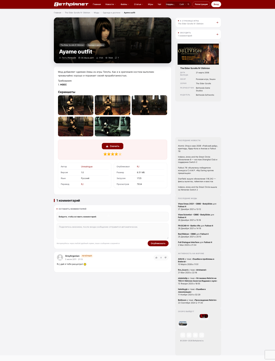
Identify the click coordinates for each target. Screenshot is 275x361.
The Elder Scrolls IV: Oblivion (72, 45)
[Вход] (109, 216)
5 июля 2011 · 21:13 (74, 259)
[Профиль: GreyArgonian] (60, 257)
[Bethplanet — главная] (71, 4)
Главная (97, 4)
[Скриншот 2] (112, 105)
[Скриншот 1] (75, 105)
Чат (159, 4)
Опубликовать (158, 243)
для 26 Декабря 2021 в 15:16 (196, 217)
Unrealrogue (87, 166)
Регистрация (201, 4)
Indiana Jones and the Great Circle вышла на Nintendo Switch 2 (197, 188)
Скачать (114, 146)
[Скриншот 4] (75, 127)
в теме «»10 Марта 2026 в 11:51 (196, 262)
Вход (216, 4)
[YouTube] (195, 335)
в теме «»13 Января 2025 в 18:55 (197, 281)
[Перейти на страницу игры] (204, 316)
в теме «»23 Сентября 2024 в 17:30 (197, 301)
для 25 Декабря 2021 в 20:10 (193, 235)
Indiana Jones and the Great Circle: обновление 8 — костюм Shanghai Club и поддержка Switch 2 (197, 159)
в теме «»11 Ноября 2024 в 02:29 (192, 292)
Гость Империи (69, 58)
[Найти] (188, 4)
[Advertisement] (198, 119)
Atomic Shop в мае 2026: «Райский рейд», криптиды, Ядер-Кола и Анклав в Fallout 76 (198, 148)
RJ (82, 184)
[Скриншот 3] (149, 105)
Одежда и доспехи (96, 45)
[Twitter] (189, 335)
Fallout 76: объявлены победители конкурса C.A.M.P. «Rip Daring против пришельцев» (196, 170)
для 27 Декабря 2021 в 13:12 (197, 206)
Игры (150, 4)
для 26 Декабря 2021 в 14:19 (195, 227)
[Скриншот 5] (112, 127)
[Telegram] (201, 335)
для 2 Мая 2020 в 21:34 (195, 243)
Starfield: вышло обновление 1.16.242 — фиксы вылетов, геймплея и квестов (197, 180)
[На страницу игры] (198, 53)
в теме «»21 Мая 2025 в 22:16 (192, 271)
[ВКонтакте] (182, 335)
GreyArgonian (72, 256)
